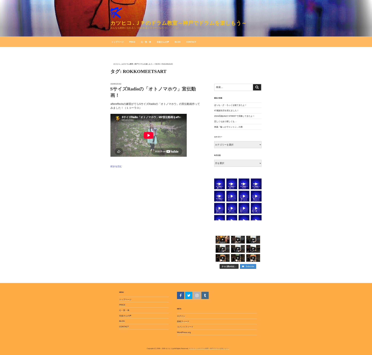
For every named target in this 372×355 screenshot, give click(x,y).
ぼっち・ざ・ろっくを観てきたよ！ (230, 105)
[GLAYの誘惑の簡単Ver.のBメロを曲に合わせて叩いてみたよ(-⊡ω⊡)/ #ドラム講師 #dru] (219, 184)
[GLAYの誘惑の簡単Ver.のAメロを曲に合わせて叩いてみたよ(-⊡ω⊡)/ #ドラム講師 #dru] (231, 184)
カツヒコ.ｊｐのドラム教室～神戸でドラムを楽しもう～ (178, 23)
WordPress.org (184, 332)
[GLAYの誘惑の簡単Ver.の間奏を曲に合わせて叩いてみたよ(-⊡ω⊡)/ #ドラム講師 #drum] (244, 184)
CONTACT (191, 42)
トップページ (117, 42)
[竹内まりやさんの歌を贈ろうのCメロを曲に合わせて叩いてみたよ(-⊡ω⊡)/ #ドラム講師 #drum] (231, 208)
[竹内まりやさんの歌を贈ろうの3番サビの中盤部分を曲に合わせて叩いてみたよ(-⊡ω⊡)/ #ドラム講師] (256, 196)
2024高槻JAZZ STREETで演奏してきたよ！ (234, 116)
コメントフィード (185, 327)
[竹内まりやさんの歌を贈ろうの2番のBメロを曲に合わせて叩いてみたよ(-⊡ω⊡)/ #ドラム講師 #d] (256, 208)
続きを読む (116, 166)
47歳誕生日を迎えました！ (226, 110)
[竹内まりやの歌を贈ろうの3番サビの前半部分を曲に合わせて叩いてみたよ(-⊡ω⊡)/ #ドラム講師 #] (219, 208)
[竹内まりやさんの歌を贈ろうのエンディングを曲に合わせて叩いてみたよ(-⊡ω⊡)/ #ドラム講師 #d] (231, 196)
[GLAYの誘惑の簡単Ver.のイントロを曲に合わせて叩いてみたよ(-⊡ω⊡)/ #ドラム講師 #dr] (219, 196)
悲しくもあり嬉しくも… (225, 121)
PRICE (132, 42)
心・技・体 (146, 42)
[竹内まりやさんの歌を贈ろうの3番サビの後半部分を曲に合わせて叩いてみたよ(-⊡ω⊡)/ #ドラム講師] (244, 196)
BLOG (178, 42)
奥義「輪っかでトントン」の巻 (228, 127)
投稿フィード (183, 321)
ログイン (181, 316)
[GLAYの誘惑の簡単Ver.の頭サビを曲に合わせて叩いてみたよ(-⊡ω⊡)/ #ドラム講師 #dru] (256, 184)
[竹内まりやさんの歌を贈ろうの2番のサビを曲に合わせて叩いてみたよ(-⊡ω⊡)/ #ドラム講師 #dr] (244, 208)
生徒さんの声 (163, 42)
